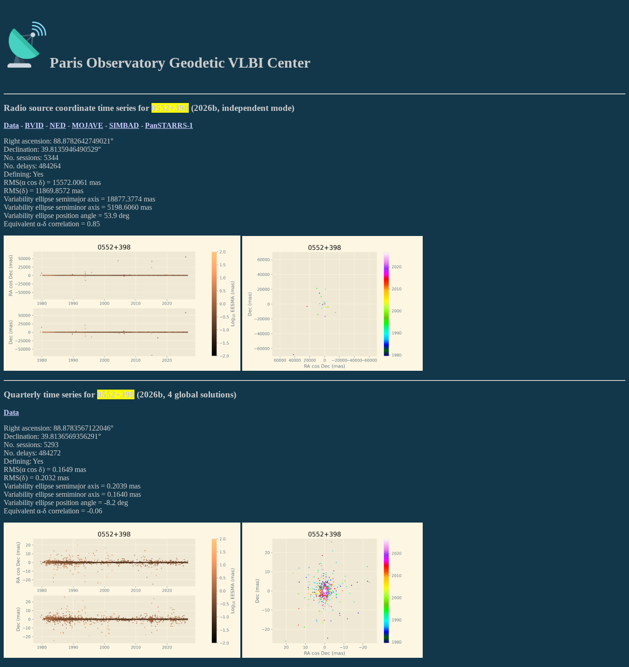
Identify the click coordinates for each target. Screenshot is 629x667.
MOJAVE (87, 125)
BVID (34, 125)
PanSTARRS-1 (169, 125)
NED (58, 125)
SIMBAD (124, 125)
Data (11, 125)
